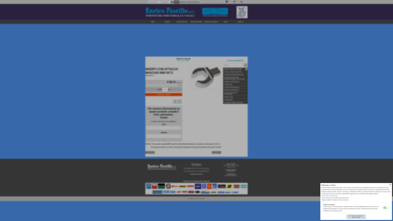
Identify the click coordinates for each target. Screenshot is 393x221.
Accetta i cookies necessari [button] (356, 216)
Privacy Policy (334, 196)
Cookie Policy (325, 196)
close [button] (390, 185)
